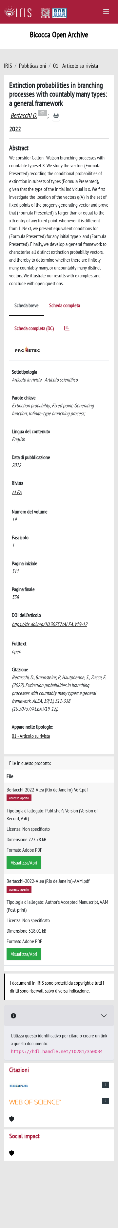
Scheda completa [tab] (64, 305)
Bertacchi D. (23, 115)
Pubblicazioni (32, 65)
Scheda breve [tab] (26, 305)
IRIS (8, 65)
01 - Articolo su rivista (75, 65)
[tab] (67, 329)
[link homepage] (20, 11)
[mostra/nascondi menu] (106, 12)
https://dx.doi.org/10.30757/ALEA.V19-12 (49, 624)
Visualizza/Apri (24, 862)
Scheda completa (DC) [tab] (34, 328)
